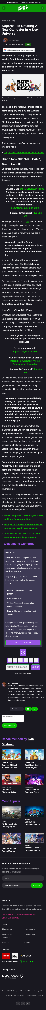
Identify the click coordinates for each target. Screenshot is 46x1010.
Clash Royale (27, 691)
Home (4, 21)
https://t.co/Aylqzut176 (21, 361)
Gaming (12, 21)
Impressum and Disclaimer (15, 995)
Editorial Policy (29, 934)
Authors (27, 943)
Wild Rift (39, 691)
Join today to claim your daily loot (30, 2)
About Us (5, 943)
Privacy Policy (29, 929)
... (26, 700)
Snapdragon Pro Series (16, 700)
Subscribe (36, 885)
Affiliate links (9, 929)
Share (17, 709)
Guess (35, 667)
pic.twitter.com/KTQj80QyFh (25, 208)
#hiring (36, 361)
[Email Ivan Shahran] (34, 709)
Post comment (9, 725)
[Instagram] (28, 1003)
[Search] (42, 8)
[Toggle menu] (4, 8)
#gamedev (32, 364)
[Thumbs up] (28, 709)
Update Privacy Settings (35, 995)
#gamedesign (19, 364)
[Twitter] (18, 1003)
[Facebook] (23, 1003)
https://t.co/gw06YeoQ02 (31, 189)
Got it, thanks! (23, 643)
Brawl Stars (17, 691)
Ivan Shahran (13, 683)
